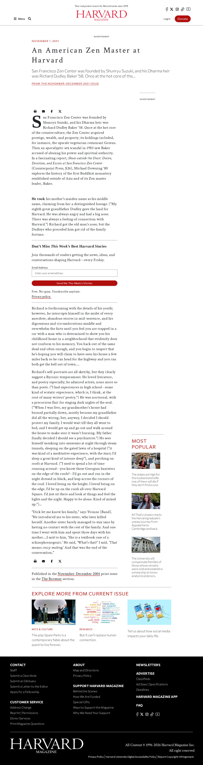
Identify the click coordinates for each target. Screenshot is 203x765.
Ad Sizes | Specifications (152, 684)
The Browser (52, 578)
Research (86, 629)
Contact (18, 665)
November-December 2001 (69, 83)
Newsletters (148, 665)
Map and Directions (86, 670)
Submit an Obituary (23, 681)
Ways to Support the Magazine (93, 707)
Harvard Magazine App (157, 697)
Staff (13, 670)
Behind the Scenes (85, 691)
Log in (167, 18)
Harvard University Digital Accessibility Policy (130, 756)
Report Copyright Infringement (176, 756)
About (79, 665)
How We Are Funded (86, 696)
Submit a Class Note (23, 675)
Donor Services (20, 718)
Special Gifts (81, 702)
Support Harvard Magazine (98, 686)
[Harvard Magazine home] (101, 15)
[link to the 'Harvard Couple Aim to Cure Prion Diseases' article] (147, 462)
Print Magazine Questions (27, 723)
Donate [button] (182, 19)
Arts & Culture (42, 629)
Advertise (145, 673)
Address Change (21, 707)
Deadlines (142, 689)
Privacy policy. (41, 297)
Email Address (40, 267)
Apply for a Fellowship (24, 692)
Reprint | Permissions (24, 713)
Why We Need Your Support (91, 713)
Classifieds (143, 679)
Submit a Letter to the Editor (29, 686)
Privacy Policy (82, 675)
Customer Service (26, 702)
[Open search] (29, 18)
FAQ (139, 705)
